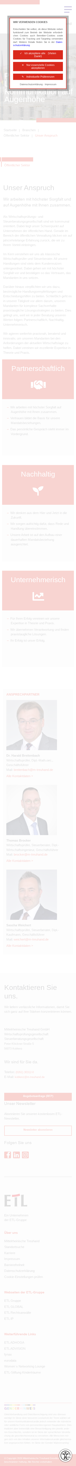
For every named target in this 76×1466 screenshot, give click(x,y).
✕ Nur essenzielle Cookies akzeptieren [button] (38, 66)
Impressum (50, 84)
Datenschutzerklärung (31, 84)
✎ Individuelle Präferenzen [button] (38, 76)
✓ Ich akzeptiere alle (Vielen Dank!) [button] (38, 55)
